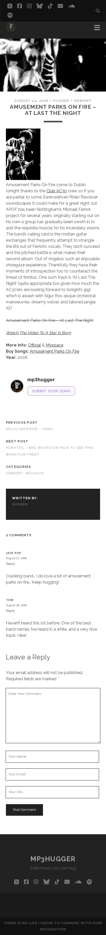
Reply (10, 564)
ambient (82, 101)
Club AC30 (57, 190)
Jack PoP (13, 553)
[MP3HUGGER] (11, 29)
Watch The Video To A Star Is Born (38, 332)
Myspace (54, 345)
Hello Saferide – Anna (30, 429)
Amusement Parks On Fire (54, 351)
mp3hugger (53, 859)
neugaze (34, 473)
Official (34, 345)
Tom (9, 600)
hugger (61, 101)
